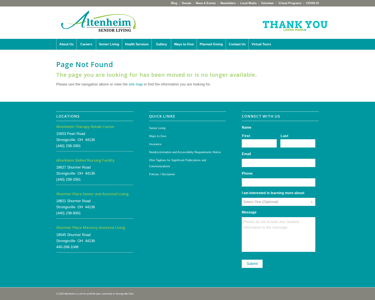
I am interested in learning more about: (273, 193)
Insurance (155, 144)
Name (248, 127)
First (246, 136)
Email (246, 154)
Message (249, 212)
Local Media (248, 3)
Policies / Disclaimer (162, 174)
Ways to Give (157, 136)
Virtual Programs (289, 3)
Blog (174, 3)
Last (284, 136)
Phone (248, 173)
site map (136, 84)
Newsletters (228, 3)
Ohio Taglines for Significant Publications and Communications (177, 163)
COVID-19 (312, 3)
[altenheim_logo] (98, 22)
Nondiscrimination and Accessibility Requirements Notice (185, 152)
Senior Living (157, 128)
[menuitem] (174, 3)
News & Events (206, 3)
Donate (186, 3)
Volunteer (267, 3)
